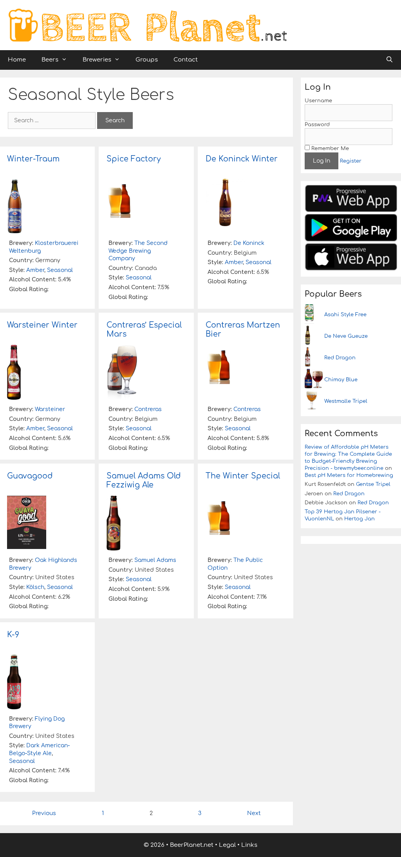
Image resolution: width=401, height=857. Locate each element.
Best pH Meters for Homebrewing (349, 475)
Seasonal (60, 270)
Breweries (97, 59)
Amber (35, 270)
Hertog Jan (359, 519)
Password (317, 124)
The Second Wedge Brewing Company (138, 250)
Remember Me (329, 148)
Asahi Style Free (345, 314)
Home (17, 59)
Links (249, 845)
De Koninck (248, 243)
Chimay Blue (341, 379)
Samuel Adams (155, 560)
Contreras (148, 409)
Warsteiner (50, 409)
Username (318, 100)
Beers (50, 59)
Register (350, 161)
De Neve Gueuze (346, 336)
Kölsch (35, 587)
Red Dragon (340, 358)
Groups (146, 59)
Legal (227, 845)
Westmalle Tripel (345, 401)
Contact (185, 59)
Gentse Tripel (373, 484)
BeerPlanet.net (191, 845)
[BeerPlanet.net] (147, 25)
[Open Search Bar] (389, 60)
